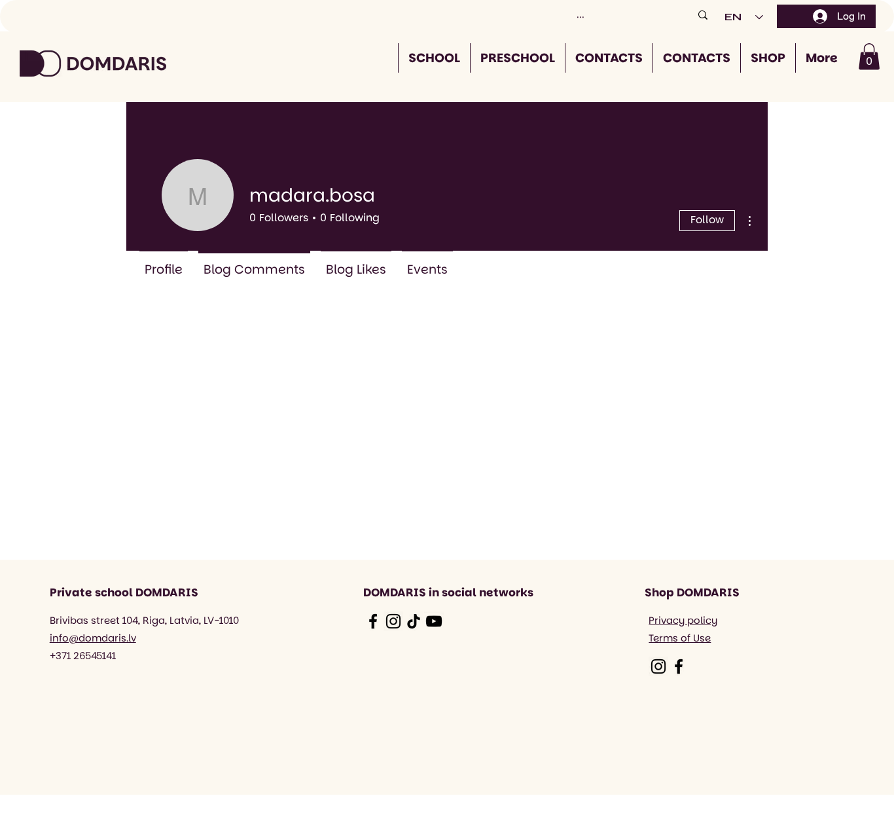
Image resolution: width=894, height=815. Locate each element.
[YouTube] (434, 621)
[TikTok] (413, 621)
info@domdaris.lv (93, 638)
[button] (869, 56)
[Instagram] (393, 621)
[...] (702, 14)
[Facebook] (373, 621)
